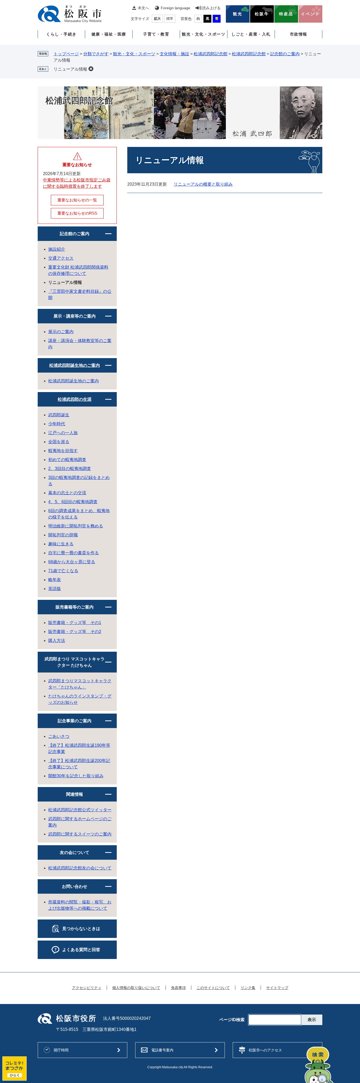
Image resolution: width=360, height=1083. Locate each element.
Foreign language (175, 8)
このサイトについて (213, 988)
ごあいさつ (58, 736)
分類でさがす (96, 54)
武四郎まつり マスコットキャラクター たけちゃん (75, 662)
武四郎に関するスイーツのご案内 (79, 834)
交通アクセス (61, 258)
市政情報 (298, 34)
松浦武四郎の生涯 (74, 399)
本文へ (143, 8)
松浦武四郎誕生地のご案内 (74, 365)
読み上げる (211, 8)
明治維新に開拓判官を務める (75, 526)
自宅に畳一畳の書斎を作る (73, 553)
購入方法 (56, 640)
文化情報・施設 (174, 54)
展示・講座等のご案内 (74, 316)
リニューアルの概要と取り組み (203, 184)
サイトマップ (277, 988)
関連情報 (74, 794)
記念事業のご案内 (74, 721)
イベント (310, 14)
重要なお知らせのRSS (77, 213)
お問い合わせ (74, 886)
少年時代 (56, 424)
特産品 (286, 14)
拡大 (157, 19)
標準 (169, 19)
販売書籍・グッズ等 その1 (74, 622)
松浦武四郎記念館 (210, 54)
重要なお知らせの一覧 (77, 200)
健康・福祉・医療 (108, 34)
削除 (91, 68)
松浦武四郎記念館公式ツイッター (79, 810)
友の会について (74, 852)
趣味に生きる (61, 544)
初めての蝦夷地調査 (67, 459)
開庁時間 (61, 1050)
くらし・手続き (61, 34)
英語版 (54, 588)
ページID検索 (232, 1020)
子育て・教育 (156, 34)
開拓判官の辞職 (63, 535)
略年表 (54, 579)
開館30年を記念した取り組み (76, 776)
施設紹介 (56, 249)
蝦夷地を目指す (63, 450)
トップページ (66, 54)
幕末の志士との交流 (67, 493)
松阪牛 (262, 14)
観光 (237, 14)
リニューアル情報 (70, 69)
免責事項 (178, 988)
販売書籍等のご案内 (75, 607)
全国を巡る (58, 441)
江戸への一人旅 (63, 433)
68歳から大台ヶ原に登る (71, 562)
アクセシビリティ (86, 988)
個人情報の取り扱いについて (136, 988)
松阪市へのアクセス (265, 1050)
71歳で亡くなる (63, 570)
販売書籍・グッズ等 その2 (74, 631)
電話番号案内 (162, 1050)
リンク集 (248, 988)
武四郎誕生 (58, 415)
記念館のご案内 (285, 54)
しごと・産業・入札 (251, 34)
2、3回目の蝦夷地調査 (69, 468)
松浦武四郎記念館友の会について (79, 868)
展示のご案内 (61, 331)
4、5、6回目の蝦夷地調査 (73, 502)
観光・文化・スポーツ (203, 34)
